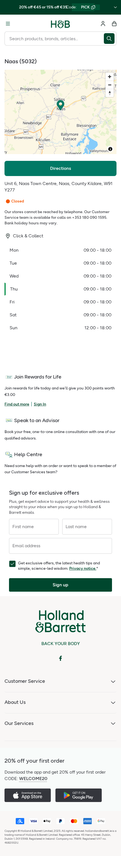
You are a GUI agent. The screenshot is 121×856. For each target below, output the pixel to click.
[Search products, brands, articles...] (110, 38)
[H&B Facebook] (60, 658)
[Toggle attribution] (110, 149)
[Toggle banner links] (115, 7)
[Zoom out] (110, 85)
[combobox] (54, 38)
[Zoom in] (110, 77)
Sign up (60, 584)
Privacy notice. (82, 568)
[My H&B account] (103, 23)
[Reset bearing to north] (110, 93)
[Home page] (60, 23)
